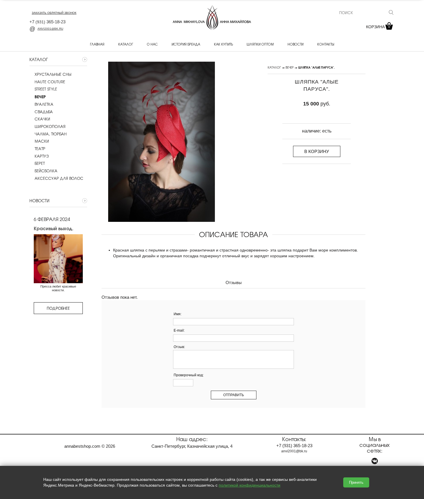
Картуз (42, 156)
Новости (295, 44)
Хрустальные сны (53, 74)
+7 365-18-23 (47, 21)
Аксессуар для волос (59, 178)
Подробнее (58, 308)
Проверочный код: (189, 375)
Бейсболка (46, 170)
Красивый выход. (53, 228)
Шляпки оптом (260, 44)
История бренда (186, 44)
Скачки (42, 119)
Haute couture (50, 81)
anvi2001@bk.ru (50, 28)
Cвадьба (44, 111)
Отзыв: (179, 347)
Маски (42, 141)
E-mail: (179, 330)
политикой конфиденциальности (249, 485)
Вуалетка (44, 104)
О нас (152, 44)
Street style (46, 89)
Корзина (378, 26)
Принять (356, 482)
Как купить (223, 44)
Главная (97, 44)
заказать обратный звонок (54, 12)
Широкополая (50, 126)
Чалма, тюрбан (51, 134)
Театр (40, 148)
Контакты (325, 44)
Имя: (177, 314)
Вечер (290, 67)
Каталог (125, 44)
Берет (40, 163)
